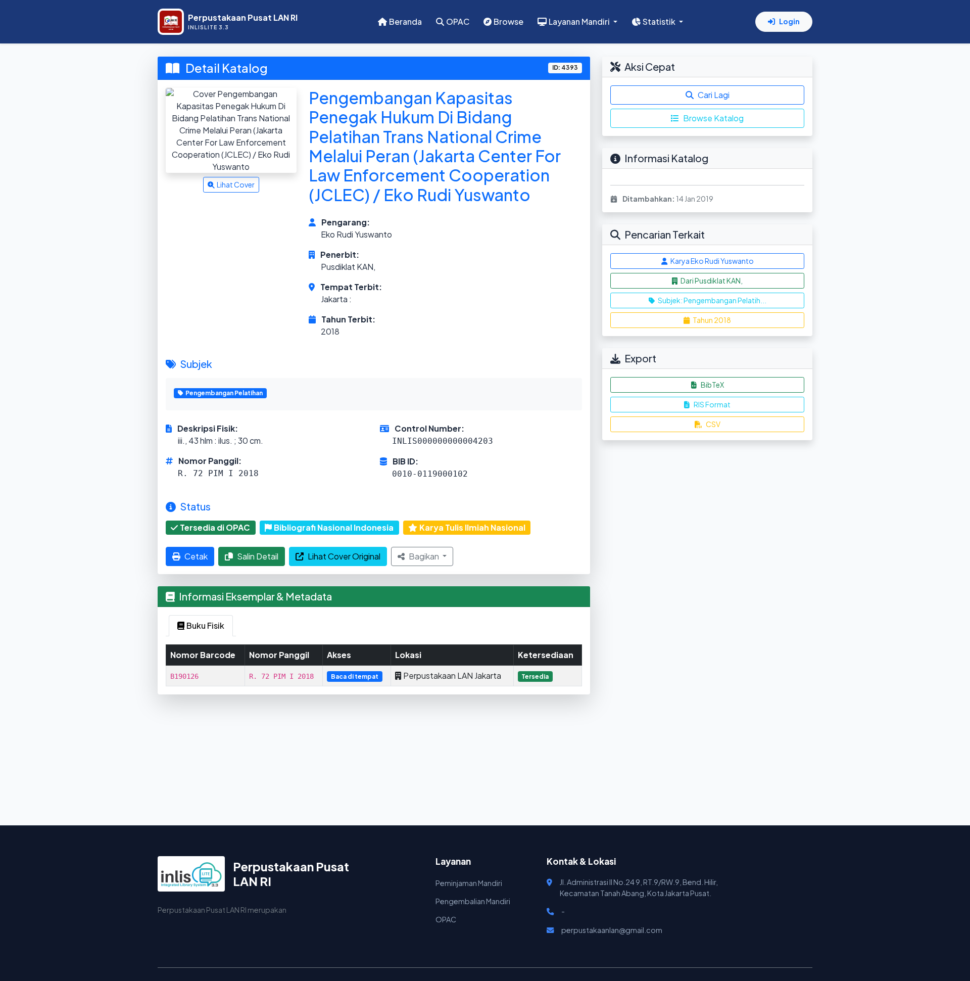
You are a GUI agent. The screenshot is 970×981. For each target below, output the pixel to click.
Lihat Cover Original (344, 556)
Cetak (196, 556)
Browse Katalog (713, 118)
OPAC (457, 21)
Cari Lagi (714, 94)
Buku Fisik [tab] (205, 625)
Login (789, 21)
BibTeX (712, 384)
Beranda (405, 21)
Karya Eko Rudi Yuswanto (711, 260)
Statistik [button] (660, 21)
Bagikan (425, 556)
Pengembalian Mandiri (472, 901)
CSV (713, 424)
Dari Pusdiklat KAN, (711, 280)
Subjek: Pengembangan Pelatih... (711, 300)
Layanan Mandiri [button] (580, 21)
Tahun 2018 (711, 319)
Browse (508, 21)
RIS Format (712, 404)
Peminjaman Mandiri (468, 882)
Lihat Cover (236, 184)
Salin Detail (257, 556)
